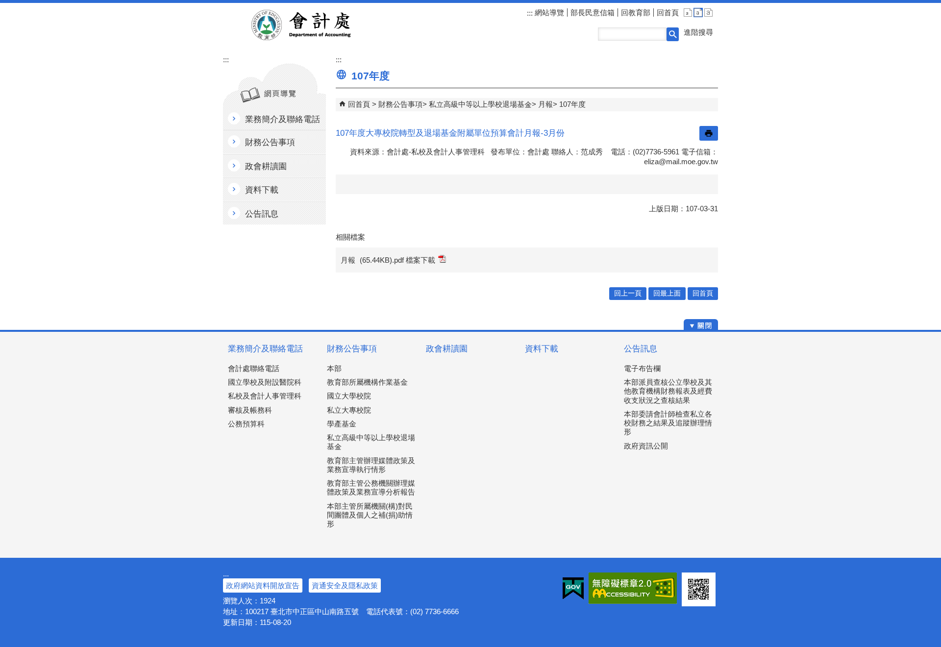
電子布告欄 (642, 368)
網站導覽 (548, 12)
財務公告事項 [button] (270, 142)
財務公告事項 (400, 104)
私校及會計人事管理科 (264, 396)
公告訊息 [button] (261, 214)
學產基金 (341, 424)
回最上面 (667, 293)
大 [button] (708, 12)
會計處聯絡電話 (253, 368)
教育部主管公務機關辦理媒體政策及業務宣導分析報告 (371, 487)
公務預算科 (246, 424)
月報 (545, 104)
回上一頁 (628, 293)
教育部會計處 (313, 25)
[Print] (708, 133)
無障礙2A (633, 588)
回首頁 (668, 12)
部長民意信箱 (592, 12)
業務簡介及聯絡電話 (265, 348)
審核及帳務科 (250, 410)
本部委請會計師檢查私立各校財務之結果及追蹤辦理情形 (668, 423)
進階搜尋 (698, 32)
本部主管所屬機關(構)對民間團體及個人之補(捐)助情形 (370, 515)
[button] (673, 34)
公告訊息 (640, 348)
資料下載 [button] (261, 190)
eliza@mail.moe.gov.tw (681, 161)
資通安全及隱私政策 (345, 585)
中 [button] (698, 12)
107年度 (572, 104)
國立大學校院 (349, 396)
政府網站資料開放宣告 (262, 585)
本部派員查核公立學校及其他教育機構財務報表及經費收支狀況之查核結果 (668, 391)
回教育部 (635, 12)
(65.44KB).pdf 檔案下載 (397, 260)
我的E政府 (573, 588)
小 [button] (688, 12)
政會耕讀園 (447, 348)
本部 (334, 368)
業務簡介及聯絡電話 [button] (282, 119)
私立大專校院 (349, 410)
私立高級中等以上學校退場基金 (480, 104)
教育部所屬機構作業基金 (367, 382)
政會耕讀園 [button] (266, 166)
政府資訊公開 (646, 446)
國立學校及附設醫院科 (264, 382)
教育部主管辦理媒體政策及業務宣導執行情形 (371, 464)
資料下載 (541, 348)
